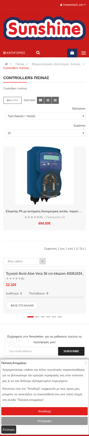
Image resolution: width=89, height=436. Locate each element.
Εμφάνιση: (80, 125)
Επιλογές (9, 429)
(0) (41, 217)
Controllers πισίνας (16, 68)
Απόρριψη (44, 421)
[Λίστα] (47, 100)
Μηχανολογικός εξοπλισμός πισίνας (56, 64)
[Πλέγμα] (40, 100)
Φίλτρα (13, 100)
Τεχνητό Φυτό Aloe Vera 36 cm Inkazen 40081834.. (45, 273)
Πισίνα (20, 64)
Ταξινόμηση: (79, 108)
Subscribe (71, 351)
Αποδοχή (44, 411)
